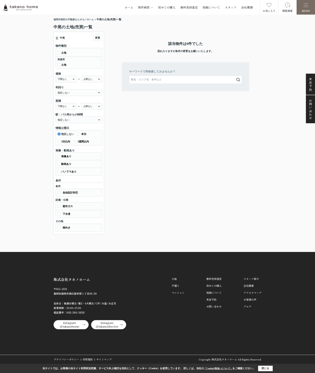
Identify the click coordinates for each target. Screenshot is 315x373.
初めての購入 (167, 7)
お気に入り (269, 11)
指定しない (67, 134)
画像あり (66, 156)
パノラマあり (69, 171)
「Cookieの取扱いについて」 (218, 368)
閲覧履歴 (287, 11)
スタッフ (230, 7)
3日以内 (65, 141)
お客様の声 (250, 299)
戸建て (175, 285)
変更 (97, 37)
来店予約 (310, 84)
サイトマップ (104, 359)
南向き (66, 227)
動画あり (66, 164)
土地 (63, 52)
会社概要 (247, 7)
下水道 (66, 214)
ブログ (247, 306)
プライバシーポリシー (66, 359)
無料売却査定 (189, 7)
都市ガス (68, 206)
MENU (306, 11)
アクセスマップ (252, 292)
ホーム (129, 7)
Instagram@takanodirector (107, 324)
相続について (211, 7)
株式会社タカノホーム (72, 279)
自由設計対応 (70, 192)
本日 (83, 134)
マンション (178, 292)
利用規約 (88, 359)
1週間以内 (83, 141)
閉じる (265, 368)
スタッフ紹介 (251, 279)
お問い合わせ (310, 109)
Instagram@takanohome (69, 324)
